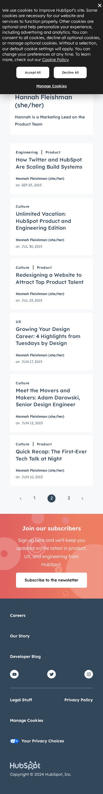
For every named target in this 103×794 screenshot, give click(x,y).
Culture (22, 206)
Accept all (33, 72)
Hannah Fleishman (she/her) (40, 178)
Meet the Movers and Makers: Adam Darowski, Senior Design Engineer (48, 397)
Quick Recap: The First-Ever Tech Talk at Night (51, 455)
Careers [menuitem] (17, 615)
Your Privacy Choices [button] (42, 741)
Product (53, 152)
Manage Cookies (51, 86)
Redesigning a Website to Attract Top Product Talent (50, 278)
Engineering (27, 152)
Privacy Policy (78, 699)
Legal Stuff (21, 699)
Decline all (70, 72)
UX (18, 322)
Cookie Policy (55, 59)
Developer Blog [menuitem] (25, 656)
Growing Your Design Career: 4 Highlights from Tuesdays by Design (48, 336)
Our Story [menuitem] (20, 636)
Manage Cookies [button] (26, 720)
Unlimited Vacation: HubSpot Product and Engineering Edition (43, 221)
